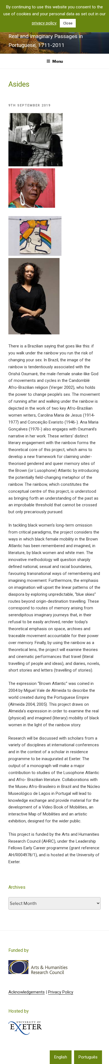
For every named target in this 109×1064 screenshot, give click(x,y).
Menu (57, 61)
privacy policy (44, 23)
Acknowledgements (26, 992)
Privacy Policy (60, 992)
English (60, 1057)
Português (88, 1057)
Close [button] (67, 23)
